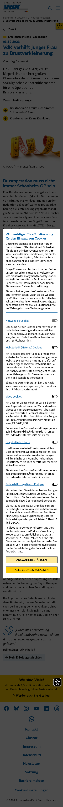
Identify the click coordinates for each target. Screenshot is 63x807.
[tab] (29, 321)
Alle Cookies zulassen (31, 570)
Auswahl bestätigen (31, 560)
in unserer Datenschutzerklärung (29, 286)
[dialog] (31, 403)
